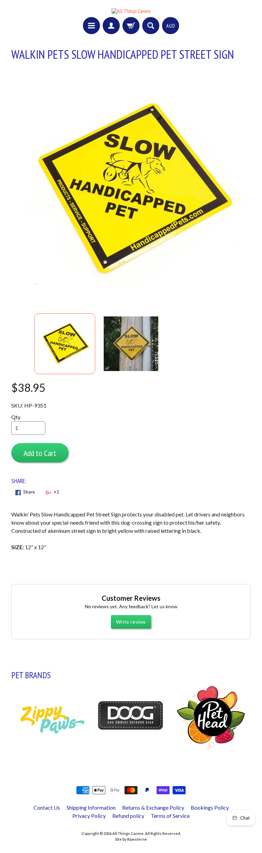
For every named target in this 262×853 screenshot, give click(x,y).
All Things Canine (128, 833)
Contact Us (46, 807)
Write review (131, 622)
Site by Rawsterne (131, 839)
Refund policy (128, 815)
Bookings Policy (210, 807)
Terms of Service (170, 815)
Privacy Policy (89, 815)
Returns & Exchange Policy (153, 807)
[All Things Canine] (131, 11)
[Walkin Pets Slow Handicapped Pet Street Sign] (64, 343)
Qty (15, 417)
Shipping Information (91, 807)
